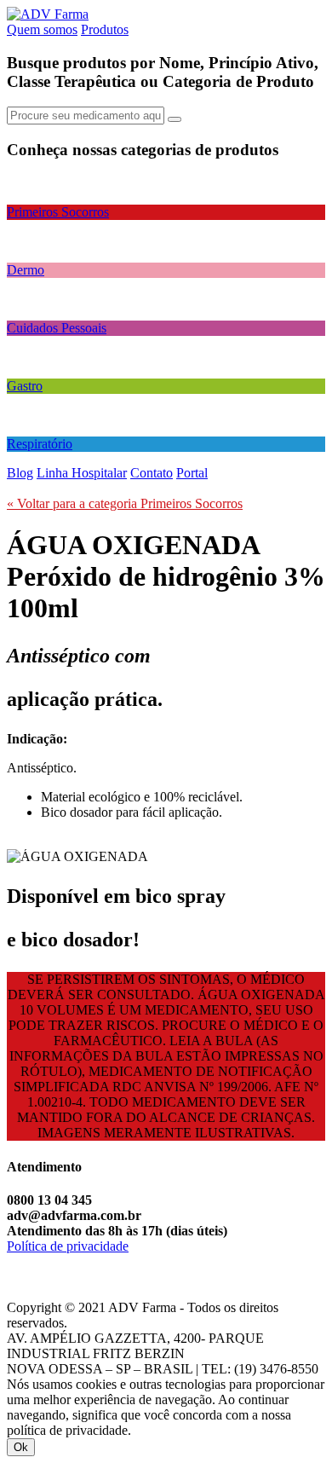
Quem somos (42, 29)
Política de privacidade (68, 1246)
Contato (151, 473)
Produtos (105, 29)
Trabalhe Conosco (56, 1292)
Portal (192, 473)
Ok (21, 1447)
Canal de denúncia (56, 1261)
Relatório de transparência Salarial (98, 1276)
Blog (20, 473)
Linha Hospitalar (82, 473)
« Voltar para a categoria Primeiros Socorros (125, 503)
